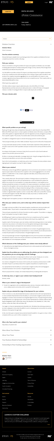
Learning (4, 380)
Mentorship (5, 408)
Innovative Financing (7, 389)
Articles (29, 396)
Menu (29, 2)
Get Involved (5, 393)
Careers (29, 377)
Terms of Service (32, 380)
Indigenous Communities (8, 383)
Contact (30, 372)
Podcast (30, 405)
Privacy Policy (31, 383)
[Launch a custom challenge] (48, 424)
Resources (30, 393)
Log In (46, 2)
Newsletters (30, 399)
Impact (4, 368)
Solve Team (30, 374)
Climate (4, 372)
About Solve (31, 368)
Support (4, 402)
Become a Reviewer (7, 405)
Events (3, 396)
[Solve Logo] (7, 2)
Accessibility (30, 386)
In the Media (31, 402)
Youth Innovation (6, 386)
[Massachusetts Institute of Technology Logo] (51, 2)
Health (3, 377)
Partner (4, 399)
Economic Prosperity (7, 374)
